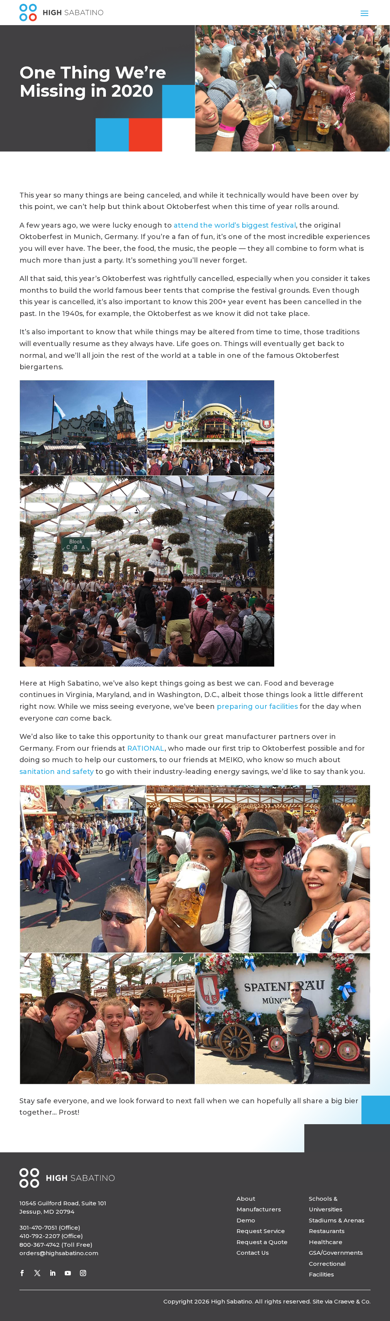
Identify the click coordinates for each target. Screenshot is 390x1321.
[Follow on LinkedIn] (52, 1273)
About (246, 1198)
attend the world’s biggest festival (235, 225)
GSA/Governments (336, 1252)
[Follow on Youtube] (68, 1273)
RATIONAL (146, 748)
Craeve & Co (351, 1301)
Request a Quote (262, 1242)
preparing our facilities (257, 706)
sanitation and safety (56, 771)
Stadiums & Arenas (336, 1220)
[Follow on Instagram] (83, 1273)
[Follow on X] (37, 1273)
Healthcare (325, 1242)
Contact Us (253, 1252)
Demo (246, 1220)
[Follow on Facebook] (22, 1273)
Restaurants (327, 1231)
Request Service (261, 1231)
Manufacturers (259, 1209)
